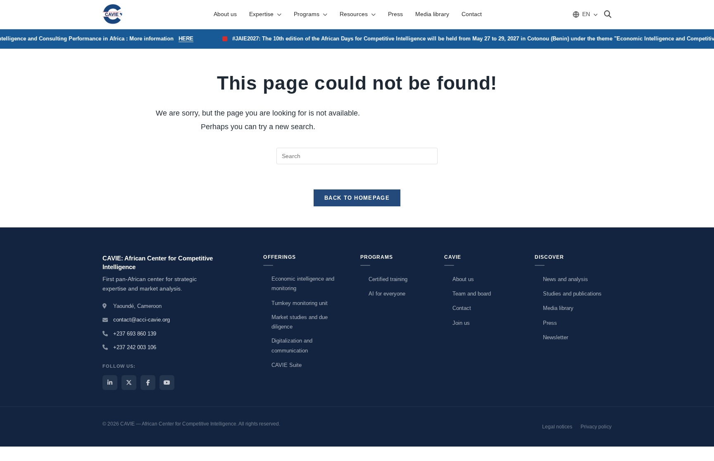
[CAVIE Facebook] (147, 382)
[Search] (608, 14)
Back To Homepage (357, 198)
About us (225, 14)
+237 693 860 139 (134, 334)
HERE (182, 38)
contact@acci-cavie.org (141, 320)
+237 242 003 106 (134, 347)
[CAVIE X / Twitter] (128, 382)
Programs (306, 14)
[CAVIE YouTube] (166, 382)
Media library (432, 14)
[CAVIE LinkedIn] (109, 382)
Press (395, 14)
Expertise (261, 14)
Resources (354, 14)
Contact (472, 14)
